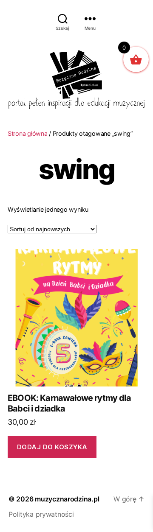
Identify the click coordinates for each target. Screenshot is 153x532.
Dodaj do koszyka (52, 447)
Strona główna (28, 133)
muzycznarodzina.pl (67, 499)
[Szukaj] (62, 18)
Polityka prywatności (41, 514)
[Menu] (90, 18)
